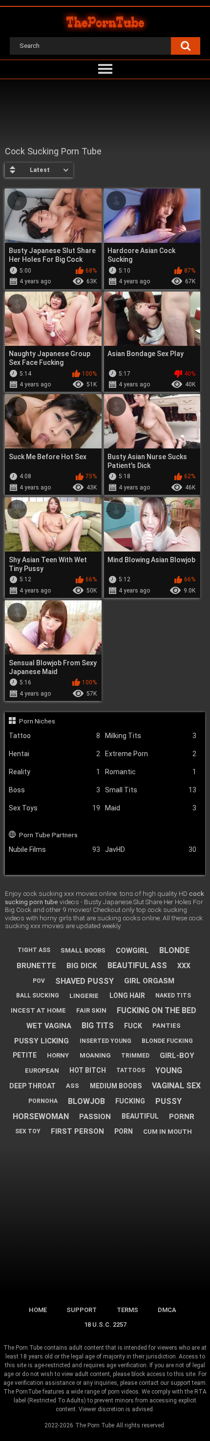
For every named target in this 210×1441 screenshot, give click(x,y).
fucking (130, 1101)
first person (77, 1131)
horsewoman (41, 1116)
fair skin (91, 1010)
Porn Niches (37, 721)
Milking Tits (150, 736)
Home (38, 1310)
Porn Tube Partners (48, 835)
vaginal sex (176, 1085)
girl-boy (177, 1055)
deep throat (32, 1086)
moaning (95, 1055)
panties (166, 1025)
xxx (183, 966)
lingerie (84, 995)
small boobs (83, 950)
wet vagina (48, 1025)
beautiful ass (137, 965)
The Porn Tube (94, 1425)
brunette (36, 965)
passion (95, 1116)
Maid (150, 808)
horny (58, 1055)
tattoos (130, 1070)
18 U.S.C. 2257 (105, 1324)
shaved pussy (84, 981)
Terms (127, 1310)
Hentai (54, 754)
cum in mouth (167, 1131)
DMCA (167, 1310)
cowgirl (132, 950)
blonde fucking (167, 1041)
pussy (168, 1101)
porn (123, 1131)
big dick (81, 965)
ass (72, 1085)
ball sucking (37, 995)
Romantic (150, 772)
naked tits (173, 995)
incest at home (38, 1010)
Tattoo (54, 736)
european (42, 1070)
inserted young (105, 1041)
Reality (54, 772)
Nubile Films (54, 849)
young (168, 1070)
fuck (133, 1026)
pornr (181, 1116)
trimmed (135, 1055)
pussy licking (41, 1041)
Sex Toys (54, 808)
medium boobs (116, 1086)
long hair (127, 995)
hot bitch (87, 1070)
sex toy (28, 1131)
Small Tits (150, 790)
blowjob (86, 1101)
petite (25, 1055)
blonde (174, 950)
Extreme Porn (150, 754)
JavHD (150, 849)
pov (39, 980)
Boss (54, 790)
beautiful (140, 1116)
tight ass (34, 950)
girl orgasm (149, 980)
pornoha (43, 1101)
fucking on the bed (156, 1010)
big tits (98, 1025)
